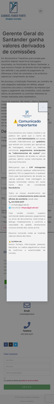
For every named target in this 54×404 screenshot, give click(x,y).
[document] (27, 202)
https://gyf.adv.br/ (29, 208)
